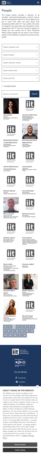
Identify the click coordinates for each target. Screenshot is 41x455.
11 (22, 331)
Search (34, 94)
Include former (10, 86)
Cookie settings (20, 450)
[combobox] (20, 47)
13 (32, 331)
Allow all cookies (20, 444)
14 (5, 335)
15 (10, 335)
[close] (37, 387)
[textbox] (19, 47)
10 (17, 331)
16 (15, 335)
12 (27, 331)
